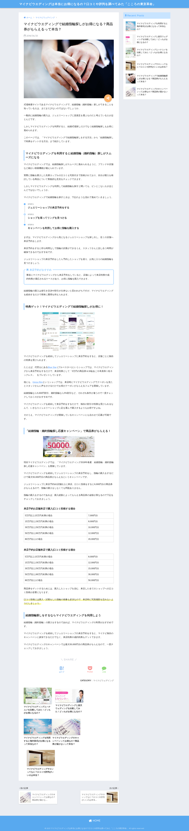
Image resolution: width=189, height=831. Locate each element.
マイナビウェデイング (103, 680)
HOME (96, 820)
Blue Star (52, 367)
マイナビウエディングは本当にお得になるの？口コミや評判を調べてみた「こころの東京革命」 (87, 4)
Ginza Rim (38, 382)
